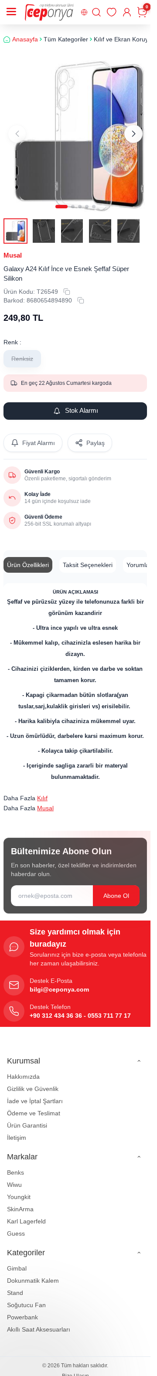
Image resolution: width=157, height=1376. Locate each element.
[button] (61, 199)
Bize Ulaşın (75, 1369)
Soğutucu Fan (26, 1297)
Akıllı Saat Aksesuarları (38, 1322)
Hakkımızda (23, 1069)
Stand (15, 1285)
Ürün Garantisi (27, 1118)
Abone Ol (116, 888)
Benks (15, 1165)
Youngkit (19, 1189)
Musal (12, 248)
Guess (16, 1226)
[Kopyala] (66, 284)
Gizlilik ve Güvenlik (32, 1081)
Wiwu (14, 1177)
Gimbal (17, 1261)
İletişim (16, 1130)
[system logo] (49, 12)
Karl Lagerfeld (26, 1214)
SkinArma (20, 1202)
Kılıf (42, 791)
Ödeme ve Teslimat (33, 1106)
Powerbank (22, 1310)
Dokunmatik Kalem (33, 1273)
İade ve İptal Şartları (35, 1094)
